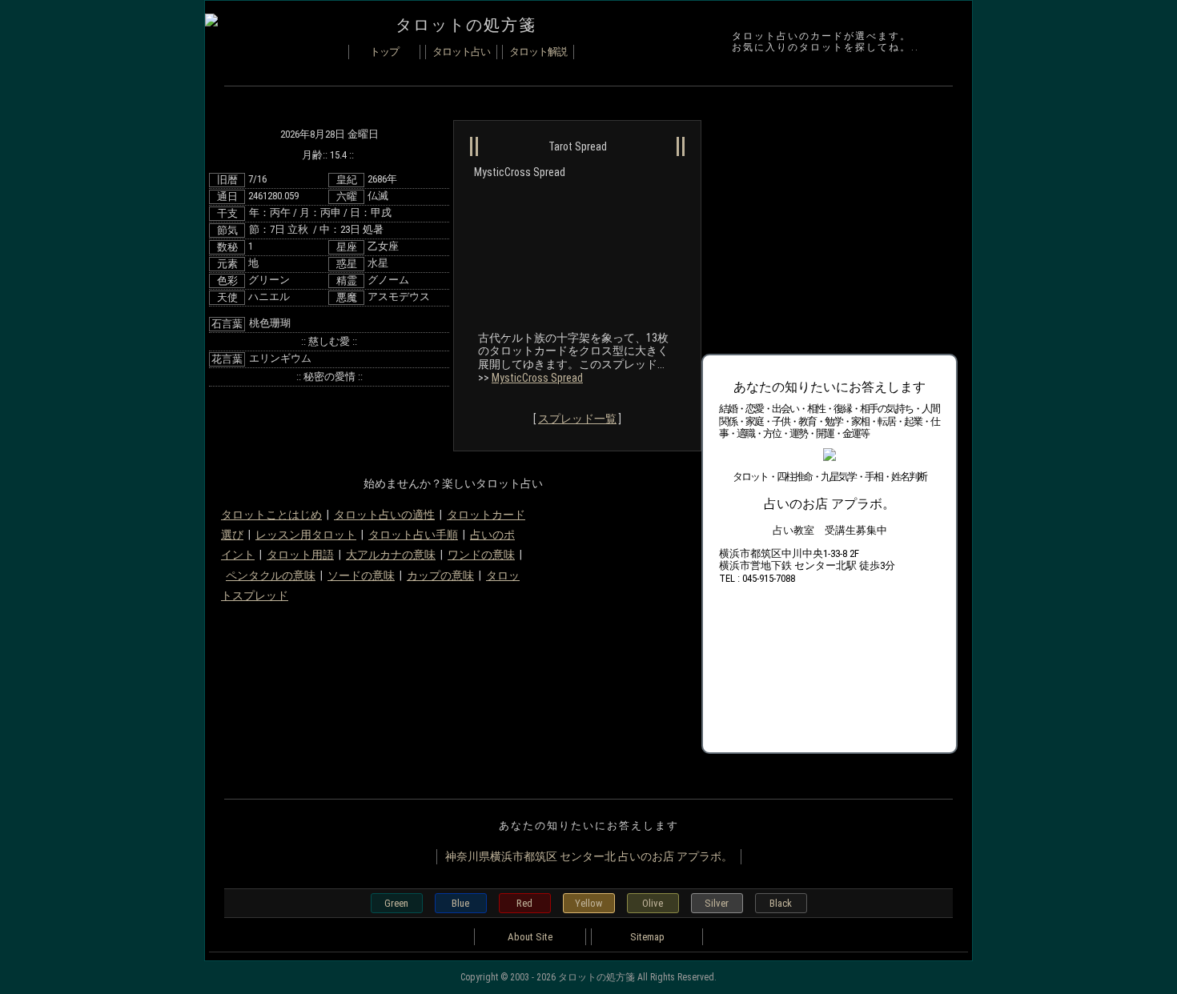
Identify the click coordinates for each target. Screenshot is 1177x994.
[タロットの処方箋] (211, 22)
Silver (717, 903)
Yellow (588, 903)
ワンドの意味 (481, 554)
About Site (530, 937)
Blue (460, 903)
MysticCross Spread (537, 377)
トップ (384, 52)
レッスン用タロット (305, 534)
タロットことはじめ (271, 514)
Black (780, 903)
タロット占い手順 (413, 534)
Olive (652, 903)
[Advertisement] (821, 231)
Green (396, 903)
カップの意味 (440, 575)
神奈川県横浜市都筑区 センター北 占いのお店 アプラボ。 (589, 856)
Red (524, 903)
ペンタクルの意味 (270, 575)
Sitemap (647, 937)
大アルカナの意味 (391, 554)
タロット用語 (300, 554)
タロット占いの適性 (384, 514)
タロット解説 (538, 52)
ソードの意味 (361, 575)
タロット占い (461, 52)
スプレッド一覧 (577, 418)
